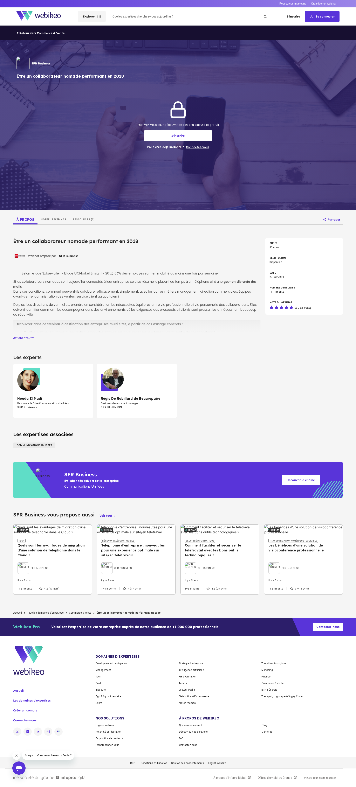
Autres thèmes (187, 703)
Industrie (101, 689)
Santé (99, 703)
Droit (98, 683)
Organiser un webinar (323, 3)
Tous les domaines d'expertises (45, 612)
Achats (183, 683)
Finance (266, 676)
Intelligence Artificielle (191, 670)
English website (217, 763)
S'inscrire (293, 16)
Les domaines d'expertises (32, 700)
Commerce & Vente (80, 612)
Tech (98, 676)
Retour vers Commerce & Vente (41, 33)
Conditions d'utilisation (154, 763)
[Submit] (265, 16)
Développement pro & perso (111, 663)
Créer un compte (25, 710)
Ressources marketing (292, 3)
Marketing (267, 670)
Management (103, 670)
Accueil (17, 612)
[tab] (25, 219)
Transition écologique (273, 663)
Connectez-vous (24, 720)
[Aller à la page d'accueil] (42, 16)
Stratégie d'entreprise (191, 663)
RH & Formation (187, 676)
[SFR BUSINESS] (33, 563)
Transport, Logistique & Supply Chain (282, 696)
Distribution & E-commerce (194, 696)
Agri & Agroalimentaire (108, 696)
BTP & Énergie (269, 689)
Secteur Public (187, 689)
